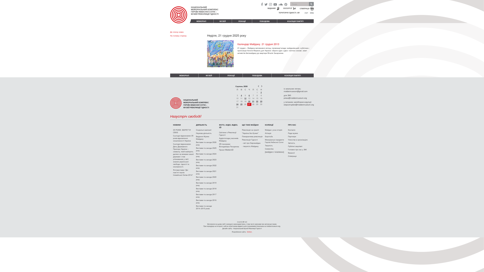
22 (257, 101)
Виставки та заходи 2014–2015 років (204, 207)
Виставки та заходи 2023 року (206, 160)
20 (249, 101)
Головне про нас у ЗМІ (297, 149)
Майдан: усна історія (273, 130)
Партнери (292, 136)
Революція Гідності (250, 139)
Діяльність (201, 125)
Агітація (268, 133)
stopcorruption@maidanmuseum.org (299, 104)
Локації (242, 21)
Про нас (292, 125)
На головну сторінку (178, 35)
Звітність (291, 143)
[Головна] (180, 16)
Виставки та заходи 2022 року (206, 166)
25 (241, 104)
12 (245, 98)
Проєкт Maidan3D (226, 149)
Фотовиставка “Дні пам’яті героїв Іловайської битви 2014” (183, 172)
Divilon (249, 232)
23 (261, 101)
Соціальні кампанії (203, 130)
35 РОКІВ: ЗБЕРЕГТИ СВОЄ (182, 131)
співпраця (304, 8)
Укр (306, 13)
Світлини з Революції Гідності (227, 133)
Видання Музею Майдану (202, 137)
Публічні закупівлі (295, 146)
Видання (272, 8)
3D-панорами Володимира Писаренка (229, 145)
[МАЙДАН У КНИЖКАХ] (274, 152)
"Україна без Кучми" (250, 133)
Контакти (291, 130)
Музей (223, 21)
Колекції (269, 125)
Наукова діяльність (203, 133)
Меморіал (201, 21)
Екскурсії (287, 8)
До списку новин (177, 32)
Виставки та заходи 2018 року (206, 189)
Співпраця (292, 156)
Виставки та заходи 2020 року (206, 178)
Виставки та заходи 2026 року (206, 143)
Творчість (269, 145)
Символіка (269, 148)
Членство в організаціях (298, 139)
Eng (312, 13)
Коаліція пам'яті (295, 21)
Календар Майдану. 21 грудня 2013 (258, 44)
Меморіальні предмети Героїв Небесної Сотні (274, 140)
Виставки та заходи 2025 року (206, 149)
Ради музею (293, 133)
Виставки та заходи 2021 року (206, 172)
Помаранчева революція (252, 136)
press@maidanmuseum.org (295, 98)
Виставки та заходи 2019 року (206, 183)
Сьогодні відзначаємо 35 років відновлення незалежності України (183, 138)
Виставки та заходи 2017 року (206, 195)
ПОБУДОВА (265, 21)
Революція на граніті (250, 130)
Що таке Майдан (250, 125)
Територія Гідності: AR (289, 13)
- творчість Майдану (250, 146)
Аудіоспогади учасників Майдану (228, 139)
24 (237, 104)
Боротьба (269, 136)
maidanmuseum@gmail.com (296, 91)
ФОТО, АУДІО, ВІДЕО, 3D (228, 126)
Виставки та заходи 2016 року (206, 201)
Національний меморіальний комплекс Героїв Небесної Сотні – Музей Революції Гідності (205, 10)
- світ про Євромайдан (251, 143)
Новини (177, 125)
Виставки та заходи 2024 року (206, 155)
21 (253, 101)
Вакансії (291, 152)
